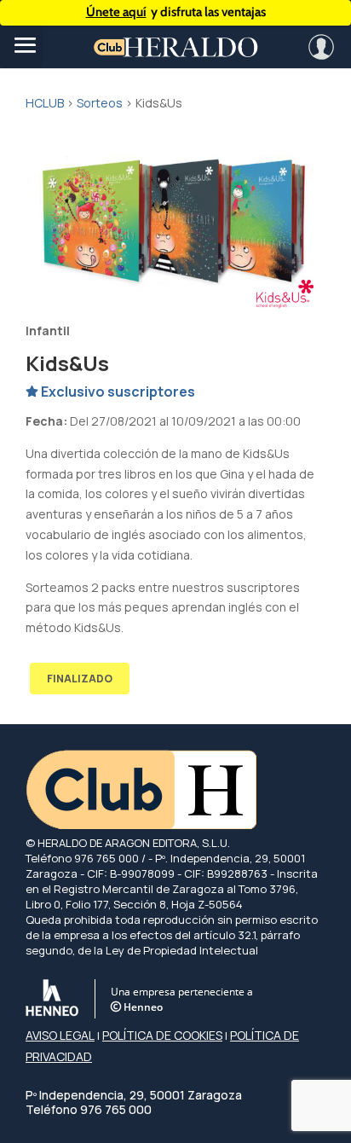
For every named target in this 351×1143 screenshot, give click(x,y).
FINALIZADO (79, 678)
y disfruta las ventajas (176, 12)
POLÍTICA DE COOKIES (162, 1035)
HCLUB (45, 103)
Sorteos (100, 103)
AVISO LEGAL (60, 1035)
